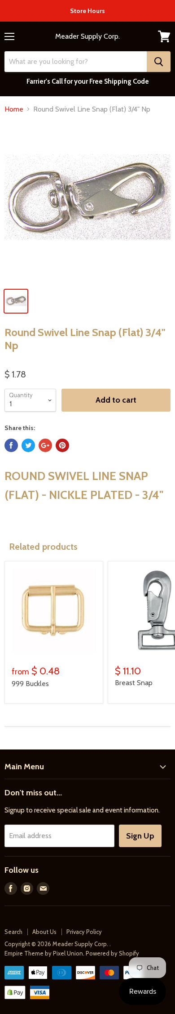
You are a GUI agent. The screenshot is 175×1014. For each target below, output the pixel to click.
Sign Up (140, 836)
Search (13, 931)
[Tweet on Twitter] (28, 445)
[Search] (159, 61)
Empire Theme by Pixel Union (43, 953)
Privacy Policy (84, 931)
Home (13, 109)
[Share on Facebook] (11, 445)
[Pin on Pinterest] (62, 445)
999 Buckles (30, 683)
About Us (44, 931)
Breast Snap (134, 682)
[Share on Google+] (45, 445)
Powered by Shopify (112, 953)
